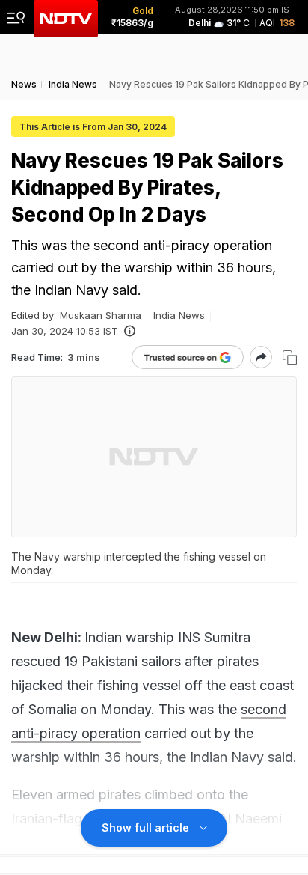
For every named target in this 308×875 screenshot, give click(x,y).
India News (179, 315)
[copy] (290, 357)
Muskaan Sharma (100, 315)
